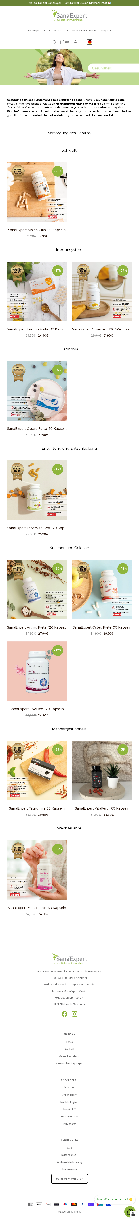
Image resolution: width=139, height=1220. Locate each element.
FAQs (69, 1042)
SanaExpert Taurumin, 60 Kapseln (37, 808)
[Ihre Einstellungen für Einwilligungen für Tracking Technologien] (133, 1214)
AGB (69, 1148)
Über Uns (69, 1087)
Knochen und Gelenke (69, 548)
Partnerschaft (69, 1116)
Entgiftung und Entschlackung (69, 448)
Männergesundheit (69, 729)
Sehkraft (69, 150)
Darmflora (69, 349)
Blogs (106, 30)
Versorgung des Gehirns (69, 133)
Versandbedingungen (69, 1063)
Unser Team (69, 1095)
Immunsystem (69, 250)
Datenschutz (69, 1155)
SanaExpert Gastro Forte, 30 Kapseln (37, 429)
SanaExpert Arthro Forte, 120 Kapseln (37, 627)
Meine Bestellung (69, 1056)
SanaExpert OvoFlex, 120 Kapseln (37, 709)
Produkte (61, 30)
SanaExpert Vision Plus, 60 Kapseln (37, 230)
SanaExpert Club (39, 30)
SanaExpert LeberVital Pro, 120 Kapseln (39, 528)
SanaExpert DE (74, 1211)
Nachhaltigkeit (69, 1102)
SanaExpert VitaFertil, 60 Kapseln (102, 808)
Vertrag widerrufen (69, 1178)
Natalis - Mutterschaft (84, 30)
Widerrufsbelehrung (69, 1162)
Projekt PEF (69, 1109)
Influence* (69, 1123)
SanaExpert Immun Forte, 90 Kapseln (37, 329)
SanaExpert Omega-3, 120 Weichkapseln (105, 329)
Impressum (69, 1169)
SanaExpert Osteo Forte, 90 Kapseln (102, 627)
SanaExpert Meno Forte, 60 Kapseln (37, 908)
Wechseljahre (69, 828)
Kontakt (69, 1049)
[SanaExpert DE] (69, 15)
